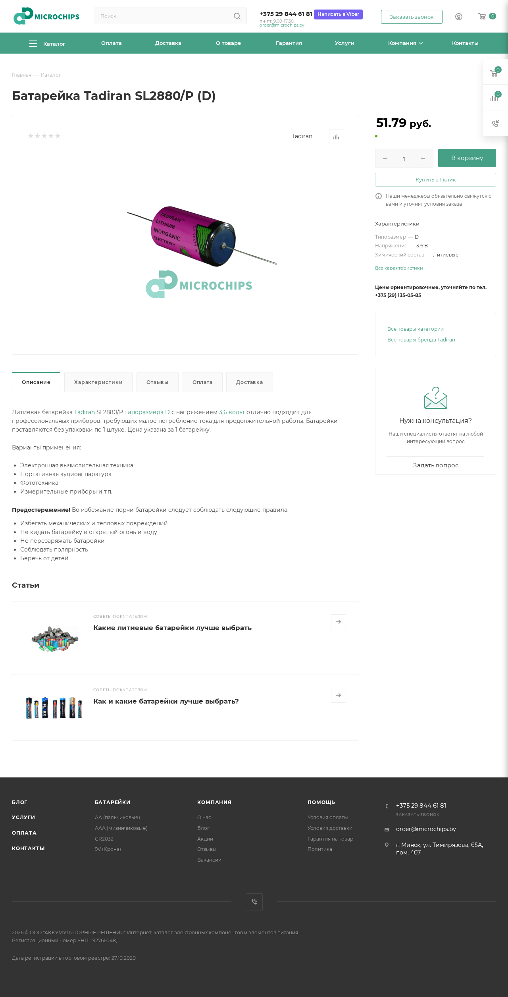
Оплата (202, 382)
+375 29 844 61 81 (286, 13)
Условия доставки (330, 828)
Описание (36, 382)
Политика (320, 849)
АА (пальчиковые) (117, 817)
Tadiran (302, 136)
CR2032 (104, 839)
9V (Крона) (108, 849)
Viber (254, 901)
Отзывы (157, 382)
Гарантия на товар (330, 839)
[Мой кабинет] (458, 17)
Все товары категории (415, 329)
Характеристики (98, 382)
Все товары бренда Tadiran (421, 340)
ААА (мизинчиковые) (121, 828)
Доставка (249, 382)
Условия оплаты (328, 817)
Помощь (321, 802)
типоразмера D (147, 412)
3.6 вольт (232, 412)
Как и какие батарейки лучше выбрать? (166, 701)
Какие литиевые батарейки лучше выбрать (172, 628)
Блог (19, 802)
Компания (214, 802)
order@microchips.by (282, 25)
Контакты (28, 848)
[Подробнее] (338, 621)
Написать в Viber (338, 14)
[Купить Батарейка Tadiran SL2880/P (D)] (199, 242)
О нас (204, 817)
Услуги (23, 817)
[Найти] (237, 16)
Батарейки (113, 802)
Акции (205, 839)
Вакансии (209, 860)
